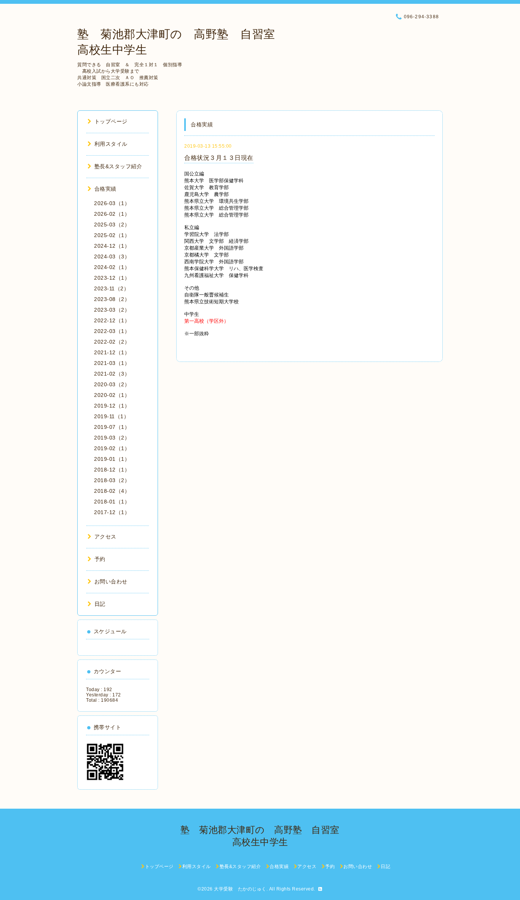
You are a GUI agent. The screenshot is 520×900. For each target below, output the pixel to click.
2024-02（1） (112, 267)
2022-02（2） (112, 342)
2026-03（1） (112, 203)
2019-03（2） (112, 438)
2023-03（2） (112, 310)
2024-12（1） (112, 246)
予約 (99, 559)
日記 (99, 604)
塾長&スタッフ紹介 (118, 166)
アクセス (105, 537)
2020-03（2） (112, 384)
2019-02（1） (112, 448)
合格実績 (105, 189)
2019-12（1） (112, 406)
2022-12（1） (112, 320)
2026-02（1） (112, 214)
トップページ (111, 121)
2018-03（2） (112, 480)
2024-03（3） (112, 256)
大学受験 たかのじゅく (240, 889)
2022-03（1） (112, 331)
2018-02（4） (112, 491)
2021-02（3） (112, 374)
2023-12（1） (112, 278)
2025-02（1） (112, 235)
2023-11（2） (111, 288)
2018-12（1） (112, 470)
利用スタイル (111, 144)
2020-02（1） (112, 395)
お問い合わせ (111, 581)
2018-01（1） (112, 502)
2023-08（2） (112, 299)
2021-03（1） (112, 363)
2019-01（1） (112, 459)
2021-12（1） (112, 352)
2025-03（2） (112, 224)
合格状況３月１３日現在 (219, 158)
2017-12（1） (112, 512)
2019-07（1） (112, 427)
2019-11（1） (111, 416)
